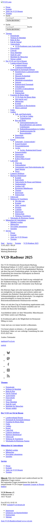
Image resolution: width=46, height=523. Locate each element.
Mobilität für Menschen (19, 57)
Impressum (19, 91)
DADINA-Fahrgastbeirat (24, 89)
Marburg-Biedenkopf (18, 176)
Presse (8, 7)
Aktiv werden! (20, 205)
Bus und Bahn (20, 120)
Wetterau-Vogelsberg (23, 216)
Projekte (18, 207)
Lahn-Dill (14, 161)
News (17, 171)
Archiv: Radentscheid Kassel (30, 150)
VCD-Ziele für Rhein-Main (25, 97)
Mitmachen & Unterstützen (16, 220)
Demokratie (14, 36)
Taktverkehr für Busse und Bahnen (28, 182)
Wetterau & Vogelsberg (19, 199)
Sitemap (9, 517)
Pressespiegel (20, 78)
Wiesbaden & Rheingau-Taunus (22, 218)
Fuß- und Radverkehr (23, 114)
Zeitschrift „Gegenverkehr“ (25, 142)
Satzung (18, 82)
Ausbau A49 (20, 186)
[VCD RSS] (8, 378)
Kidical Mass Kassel (22, 159)
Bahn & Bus (15, 40)
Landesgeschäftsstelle (23, 67)
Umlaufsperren (25, 118)
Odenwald (14, 197)
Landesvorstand (21, 65)
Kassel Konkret (21, 144)
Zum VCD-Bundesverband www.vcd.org (16, 521)
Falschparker (20, 87)
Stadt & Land (15, 55)
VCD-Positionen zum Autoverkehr (28, 46)
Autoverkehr (15, 44)
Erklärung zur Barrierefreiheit (17, 513)
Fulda (12, 110)
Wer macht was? (21, 99)
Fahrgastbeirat (20, 165)
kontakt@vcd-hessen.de (16, 505)
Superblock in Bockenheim (25, 106)
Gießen (13, 112)
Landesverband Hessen (19, 63)
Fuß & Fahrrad (15, 42)
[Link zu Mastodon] (8, 361)
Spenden (13, 229)
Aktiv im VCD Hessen (14, 11)
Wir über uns (20, 201)
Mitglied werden (16, 222)
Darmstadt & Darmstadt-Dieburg (22, 70)
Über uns (18, 163)
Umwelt (13, 50)
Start (2, 243)
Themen (9, 34)
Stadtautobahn (20, 184)
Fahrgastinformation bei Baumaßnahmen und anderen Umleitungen (31, 125)
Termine (9, 13)
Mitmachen (19, 101)
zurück (3, 345)
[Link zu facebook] (8, 366)
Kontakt (9, 9)
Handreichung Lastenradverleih (27, 72)
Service (8, 231)
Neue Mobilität (16, 53)
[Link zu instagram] (8, 372)
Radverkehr (19, 180)
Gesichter (18, 74)
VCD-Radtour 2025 (30, 243)
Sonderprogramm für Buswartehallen (27, 132)
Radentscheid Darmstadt (24, 84)
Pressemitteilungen (22, 146)
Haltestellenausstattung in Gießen (32, 129)
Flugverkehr (14, 48)
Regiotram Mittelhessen (24, 188)
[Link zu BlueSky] (8, 355)
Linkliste (18, 210)
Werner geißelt (15, 59)
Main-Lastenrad (21, 108)
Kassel (12, 140)
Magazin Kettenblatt (22, 76)
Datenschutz (19, 93)
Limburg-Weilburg (17, 173)
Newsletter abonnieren (18, 227)
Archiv (17, 148)
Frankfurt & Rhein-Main (19, 95)
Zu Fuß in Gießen (26, 116)
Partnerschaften (21, 152)
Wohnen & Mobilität (18, 38)
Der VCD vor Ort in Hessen (16, 61)
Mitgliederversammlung (24, 80)
